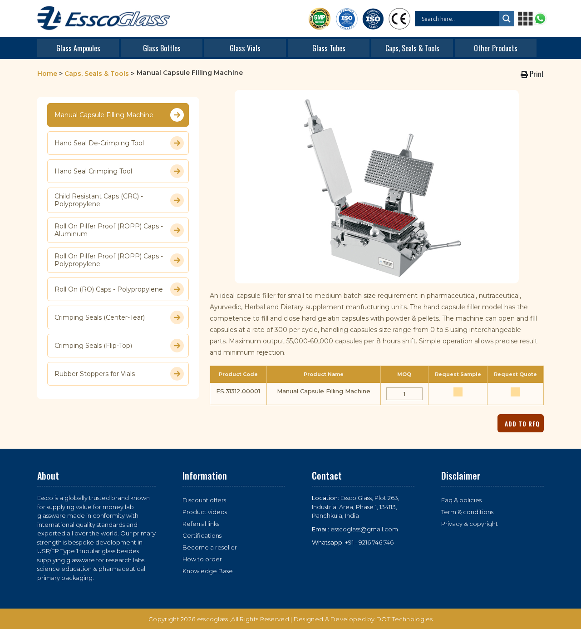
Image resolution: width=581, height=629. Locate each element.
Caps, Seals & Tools (412, 48)
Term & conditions (467, 511)
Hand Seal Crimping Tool (93, 171)
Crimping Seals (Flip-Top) (93, 346)
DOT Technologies (404, 619)
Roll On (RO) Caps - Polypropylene (108, 289)
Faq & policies (461, 500)
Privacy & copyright (469, 523)
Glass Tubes (328, 48)
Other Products (495, 48)
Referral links (200, 523)
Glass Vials (245, 48)
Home (47, 73)
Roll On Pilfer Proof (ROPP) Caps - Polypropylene (108, 260)
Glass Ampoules (78, 48)
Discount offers (204, 500)
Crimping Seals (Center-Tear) (99, 317)
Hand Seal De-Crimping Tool (99, 143)
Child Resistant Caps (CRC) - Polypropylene (98, 200)
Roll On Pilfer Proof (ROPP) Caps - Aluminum (108, 230)
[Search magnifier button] (506, 18)
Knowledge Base (207, 571)
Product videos (204, 511)
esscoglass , (214, 619)
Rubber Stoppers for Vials (94, 374)
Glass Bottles (162, 48)
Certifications (202, 535)
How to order (202, 559)
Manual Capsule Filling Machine (103, 115)
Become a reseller (209, 547)
